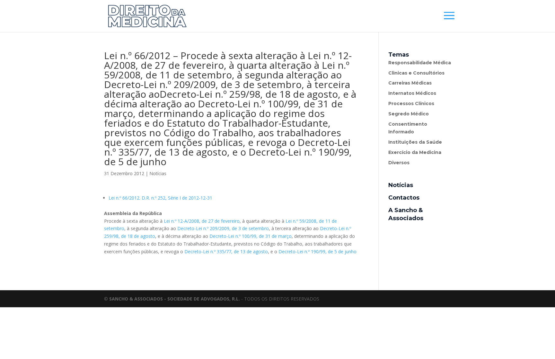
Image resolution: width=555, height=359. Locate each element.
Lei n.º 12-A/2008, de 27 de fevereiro (202, 221)
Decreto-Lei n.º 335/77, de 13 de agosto (226, 251)
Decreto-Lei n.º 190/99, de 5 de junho (317, 251)
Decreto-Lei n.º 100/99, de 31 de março (250, 236)
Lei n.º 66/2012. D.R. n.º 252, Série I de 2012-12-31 (160, 198)
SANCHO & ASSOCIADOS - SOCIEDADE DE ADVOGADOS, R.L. (174, 299)
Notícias (157, 173)
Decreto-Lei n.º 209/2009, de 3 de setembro (223, 228)
